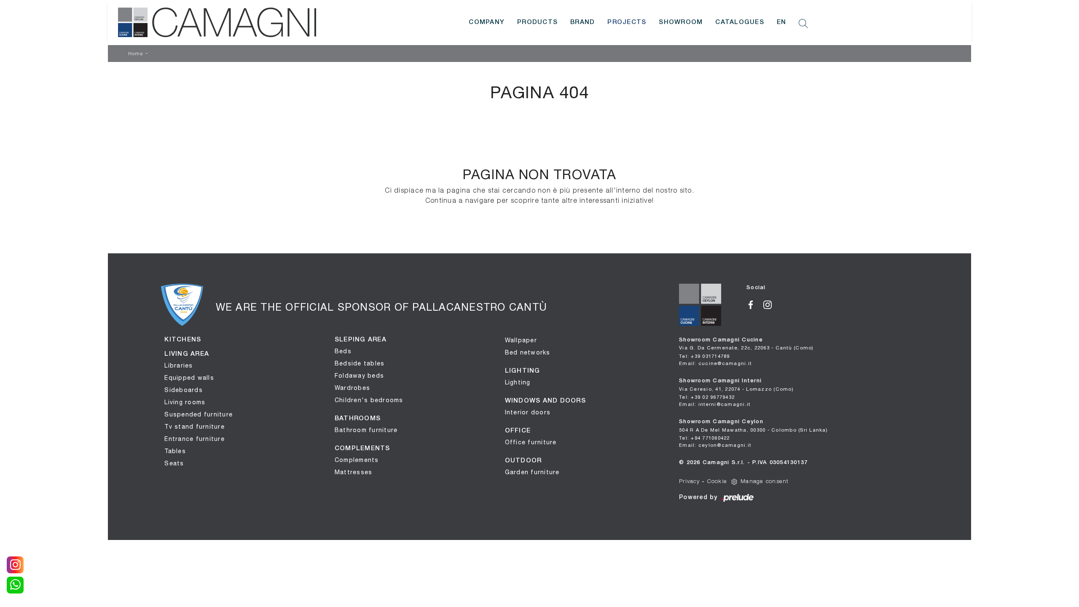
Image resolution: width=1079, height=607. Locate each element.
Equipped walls (189, 377)
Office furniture (531, 442)
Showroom (681, 22)
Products (537, 22)
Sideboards (183, 390)
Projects (626, 22)
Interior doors (528, 412)
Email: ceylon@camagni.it (715, 445)
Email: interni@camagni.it (714, 404)
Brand (582, 22)
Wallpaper (521, 340)
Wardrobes (352, 387)
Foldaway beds (359, 375)
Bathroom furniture (366, 430)
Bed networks (527, 352)
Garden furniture (532, 472)
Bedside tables (360, 363)
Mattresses (354, 472)
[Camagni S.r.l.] (217, 22)
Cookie (717, 481)
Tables (175, 451)
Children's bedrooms (369, 400)
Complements (357, 460)
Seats (174, 463)
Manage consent (765, 481)
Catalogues (739, 22)
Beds (343, 351)
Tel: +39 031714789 (704, 356)
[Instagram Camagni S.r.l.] (770, 304)
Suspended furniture (198, 414)
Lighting (518, 382)
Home (135, 54)
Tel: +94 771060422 (704, 437)
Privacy (689, 481)
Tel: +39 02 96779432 (707, 397)
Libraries (178, 365)
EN (781, 22)
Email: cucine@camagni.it (715, 363)
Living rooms (184, 402)
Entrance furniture (194, 438)
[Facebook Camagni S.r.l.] (754, 304)
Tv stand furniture (194, 426)
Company (487, 22)
